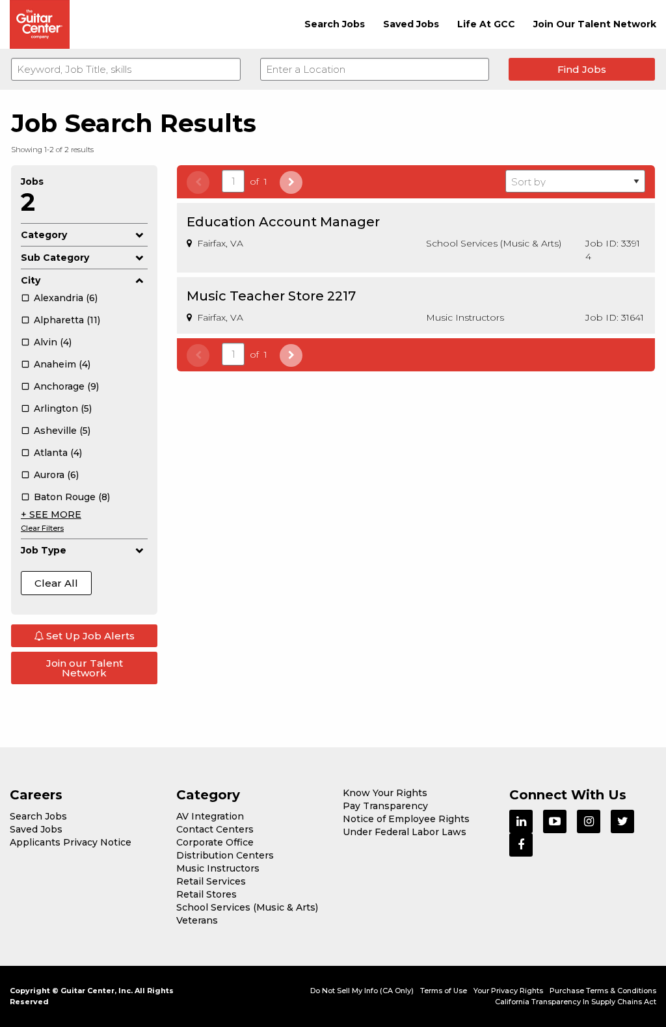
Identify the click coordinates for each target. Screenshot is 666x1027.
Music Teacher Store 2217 (271, 296)
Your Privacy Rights (508, 990)
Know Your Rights (385, 793)
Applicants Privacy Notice (70, 842)
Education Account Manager (283, 222)
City (30, 280)
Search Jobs (334, 24)
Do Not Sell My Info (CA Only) (362, 990)
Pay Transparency (385, 806)
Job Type (43, 550)
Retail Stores (206, 894)
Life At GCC (486, 24)
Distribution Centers (225, 855)
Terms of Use (443, 990)
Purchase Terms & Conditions (603, 990)
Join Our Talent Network (594, 24)
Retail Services (211, 881)
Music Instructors (218, 868)
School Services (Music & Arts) (247, 907)
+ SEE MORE (51, 514)
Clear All (56, 583)
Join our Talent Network (84, 668)
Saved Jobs (411, 24)
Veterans (197, 920)
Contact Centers (215, 829)
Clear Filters (42, 528)
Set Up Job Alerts (89, 636)
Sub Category (55, 257)
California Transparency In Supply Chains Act (575, 1001)
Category (44, 235)
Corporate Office (215, 842)
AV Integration (210, 816)
